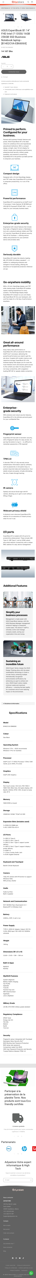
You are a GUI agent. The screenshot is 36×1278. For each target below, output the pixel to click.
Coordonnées (24, 1270)
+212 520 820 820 (8, 1211)
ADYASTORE (12, 1265)
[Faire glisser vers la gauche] (14, 27)
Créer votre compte (8, 1233)
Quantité (3, 63)
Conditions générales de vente (26, 1267)
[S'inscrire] (31, 1180)
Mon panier (6, 1229)
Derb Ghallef (7, 1206)
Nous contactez (7, 1247)
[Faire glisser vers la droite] (22, 27)
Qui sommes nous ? (8, 1243)
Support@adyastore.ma (10, 1216)
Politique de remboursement (23, 1265)
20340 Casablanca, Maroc (11, 1209)
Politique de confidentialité (11, 1267)
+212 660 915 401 (8, 1214)
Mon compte (6, 1225)
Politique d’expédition (15, 1270)
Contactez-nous (14, 72)
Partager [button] (5, 77)
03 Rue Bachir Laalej (10, 1204)
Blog (4, 1251)
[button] (3, 2)
